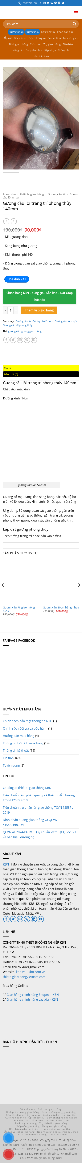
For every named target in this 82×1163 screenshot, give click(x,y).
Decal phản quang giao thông (59, 1112)
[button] (76, 12)
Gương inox (32, 32)
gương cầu (14, 331)
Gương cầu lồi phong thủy (17, 325)
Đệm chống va (37, 38)
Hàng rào (18, 50)
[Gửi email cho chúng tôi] (20, 919)
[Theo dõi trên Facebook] (41, 3)
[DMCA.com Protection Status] (31, 1016)
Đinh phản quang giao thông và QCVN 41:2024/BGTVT (30, 822)
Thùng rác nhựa (58, 1134)
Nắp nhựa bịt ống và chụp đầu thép (57, 1131)
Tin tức (8, 758)
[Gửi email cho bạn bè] (20, 340)
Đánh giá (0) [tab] (11, 374)
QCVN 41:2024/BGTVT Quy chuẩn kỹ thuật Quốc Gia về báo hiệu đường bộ (39, 834)
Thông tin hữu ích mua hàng (23, 743)
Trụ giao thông (52, 44)
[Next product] (6, 221)
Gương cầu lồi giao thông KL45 (19, 609)
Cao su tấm (54, 38)
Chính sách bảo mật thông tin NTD (27, 721)
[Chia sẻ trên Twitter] (13, 340)
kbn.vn (21, 972)
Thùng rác (63, 50)
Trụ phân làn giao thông (53, 1123)
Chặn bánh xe (65, 32)
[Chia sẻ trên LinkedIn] (34, 340)
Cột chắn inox (41, 56)
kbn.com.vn (37, 972)
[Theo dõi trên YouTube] (63, 3)
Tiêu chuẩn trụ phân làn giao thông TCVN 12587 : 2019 (38, 810)
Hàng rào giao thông (54, 1126)
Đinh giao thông (18, 44)
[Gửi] (74, 24)
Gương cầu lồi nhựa (66, 321)
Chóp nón (36, 44)
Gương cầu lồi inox (43, 321)
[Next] (72, 118)
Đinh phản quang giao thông (22, 1112)
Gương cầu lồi (57, 194)
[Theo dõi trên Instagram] (44, 3)
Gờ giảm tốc (48, 32)
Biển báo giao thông (49, 1109)
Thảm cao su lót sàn (42, 1120)
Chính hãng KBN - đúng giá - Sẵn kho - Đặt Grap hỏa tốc (39, 296)
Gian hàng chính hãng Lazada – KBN (32, 999)
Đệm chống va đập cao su (62, 1117)
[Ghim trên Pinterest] (27, 340)
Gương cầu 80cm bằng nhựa (61, 607)
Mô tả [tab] (7, 368)
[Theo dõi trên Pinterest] (55, 3)
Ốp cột (8, 38)
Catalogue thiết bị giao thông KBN (27, 788)
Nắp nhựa (50, 50)
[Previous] (9, 118)
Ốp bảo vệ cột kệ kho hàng (19, 1131)
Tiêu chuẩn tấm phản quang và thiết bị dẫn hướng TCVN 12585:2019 (39, 797)
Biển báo (68, 44)
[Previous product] (14, 221)
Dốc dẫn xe (20, 38)
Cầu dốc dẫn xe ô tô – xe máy (23, 1115)
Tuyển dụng (11, 765)
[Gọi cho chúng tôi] (52, 3)
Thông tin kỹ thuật (16, 750)
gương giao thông (31, 331)
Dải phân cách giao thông (24, 1129)
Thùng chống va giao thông (57, 1129)
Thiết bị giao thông (32, 194)
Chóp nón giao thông (28, 1126)
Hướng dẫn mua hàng (18, 736)
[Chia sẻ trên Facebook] (6, 340)
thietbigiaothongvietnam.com (24, 977)
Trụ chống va (70, 38)
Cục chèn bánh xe (15, 1117)
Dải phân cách (34, 50)
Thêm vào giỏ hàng (39, 310)
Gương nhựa (16, 32)
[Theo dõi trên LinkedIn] (59, 3)
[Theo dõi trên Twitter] (48, 3)
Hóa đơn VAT (16, 279)
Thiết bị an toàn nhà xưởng (31, 1134)
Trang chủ (9, 194)
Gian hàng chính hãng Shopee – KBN (32, 995)
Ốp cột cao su (36, 1117)
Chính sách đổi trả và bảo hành (25, 728)
